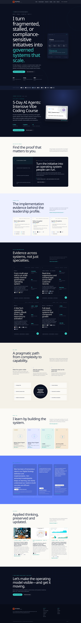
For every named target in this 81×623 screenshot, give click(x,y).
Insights (51, 1)
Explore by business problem (19, 71)
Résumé (58, 1)
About (55, 1)
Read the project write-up (18, 130)
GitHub (58, 612)
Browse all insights (54, 523)
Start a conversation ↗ (17, 594)
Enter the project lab (54, 423)
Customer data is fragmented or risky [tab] (22, 167)
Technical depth (41, 1)
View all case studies (54, 261)
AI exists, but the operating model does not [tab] (22, 183)
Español (58, 613)
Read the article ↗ (17, 555)
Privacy (67, 621)
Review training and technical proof (57, 212)
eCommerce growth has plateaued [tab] (21, 175)
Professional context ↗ (17, 493)
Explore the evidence (41, 182)
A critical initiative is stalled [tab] (20, 160)
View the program (29, 130)
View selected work (30, 71)
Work (36, 1)
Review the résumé (27, 594)
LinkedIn (58, 610)
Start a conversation (64, 1)
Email (58, 609)
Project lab (46, 1)
